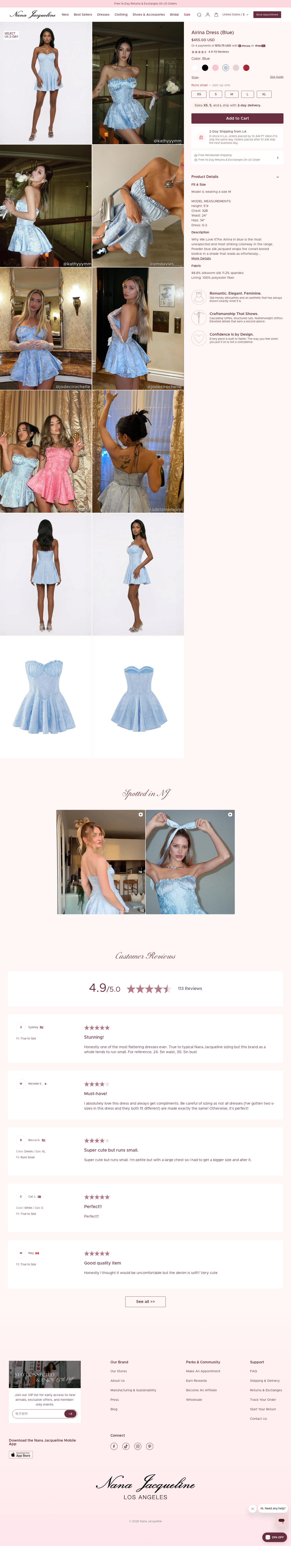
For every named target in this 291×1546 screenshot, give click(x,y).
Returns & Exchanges (266, 1390)
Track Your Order (263, 1399)
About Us (117, 1380)
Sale (187, 14)
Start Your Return (263, 1409)
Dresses (103, 14)
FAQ (253, 1371)
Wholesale (194, 1399)
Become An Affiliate (201, 1390)
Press (114, 1399)
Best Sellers (83, 14)
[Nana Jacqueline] (32, 14)
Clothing (121, 14)
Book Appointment (267, 14)
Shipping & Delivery (265, 1380)
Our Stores (118, 1371)
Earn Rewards (196, 1380)
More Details (201, 258)
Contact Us (258, 1418)
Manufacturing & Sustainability (133, 1390)
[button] (236, 177)
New (65, 14)
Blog (113, 1409)
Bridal (174, 14)
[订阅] (70, 1414)
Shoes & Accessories (149, 14)
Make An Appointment (203, 1371)
